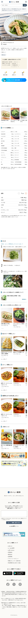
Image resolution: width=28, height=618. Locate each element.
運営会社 (10, 554)
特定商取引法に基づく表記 (14, 563)
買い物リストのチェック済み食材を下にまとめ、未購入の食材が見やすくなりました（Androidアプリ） (14, 9)
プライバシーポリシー (13, 558)
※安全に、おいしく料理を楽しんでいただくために (11, 244)
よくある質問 (12, 526)
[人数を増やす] (26, 193)
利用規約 (10, 552)
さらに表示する (14, 66)
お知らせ (10, 546)
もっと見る (3, 359)
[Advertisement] (14, 92)
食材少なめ (3, 54)
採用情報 (10, 556)
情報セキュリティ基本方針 (14, 560)
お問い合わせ (10, 508)
